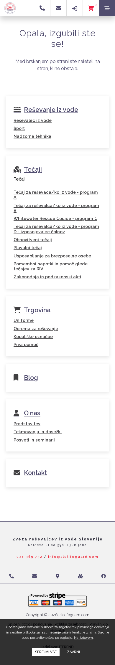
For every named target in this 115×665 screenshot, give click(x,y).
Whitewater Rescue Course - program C (55, 218)
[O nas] (57, 418)
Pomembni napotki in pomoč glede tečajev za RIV (51, 266)
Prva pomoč (26, 344)
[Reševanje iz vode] (57, 114)
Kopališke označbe (33, 336)
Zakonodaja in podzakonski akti (47, 276)
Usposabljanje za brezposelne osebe (52, 255)
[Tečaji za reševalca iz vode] (57, 186)
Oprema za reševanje (36, 328)
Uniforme (24, 320)
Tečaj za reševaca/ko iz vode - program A (56, 195)
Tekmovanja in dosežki (38, 431)
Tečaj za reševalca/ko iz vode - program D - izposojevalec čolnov (56, 229)
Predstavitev (27, 423)
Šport (19, 128)
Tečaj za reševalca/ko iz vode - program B (56, 208)
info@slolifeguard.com (73, 557)
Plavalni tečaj (28, 247)
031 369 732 (29, 557)
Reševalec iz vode (33, 120)
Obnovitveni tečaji (33, 239)
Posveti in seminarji (34, 439)
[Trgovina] (57, 314)
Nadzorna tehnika (32, 136)
